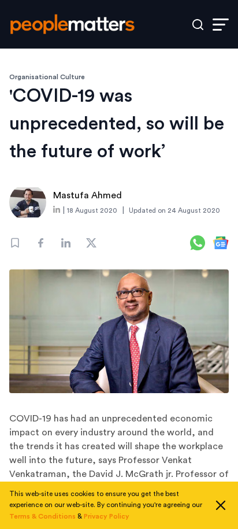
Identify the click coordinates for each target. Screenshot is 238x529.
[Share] (40, 243)
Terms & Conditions (42, 516)
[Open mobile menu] (221, 25)
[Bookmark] (15, 243)
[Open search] (197, 24)
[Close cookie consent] (221, 505)
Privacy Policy (106, 516)
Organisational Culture (47, 76)
